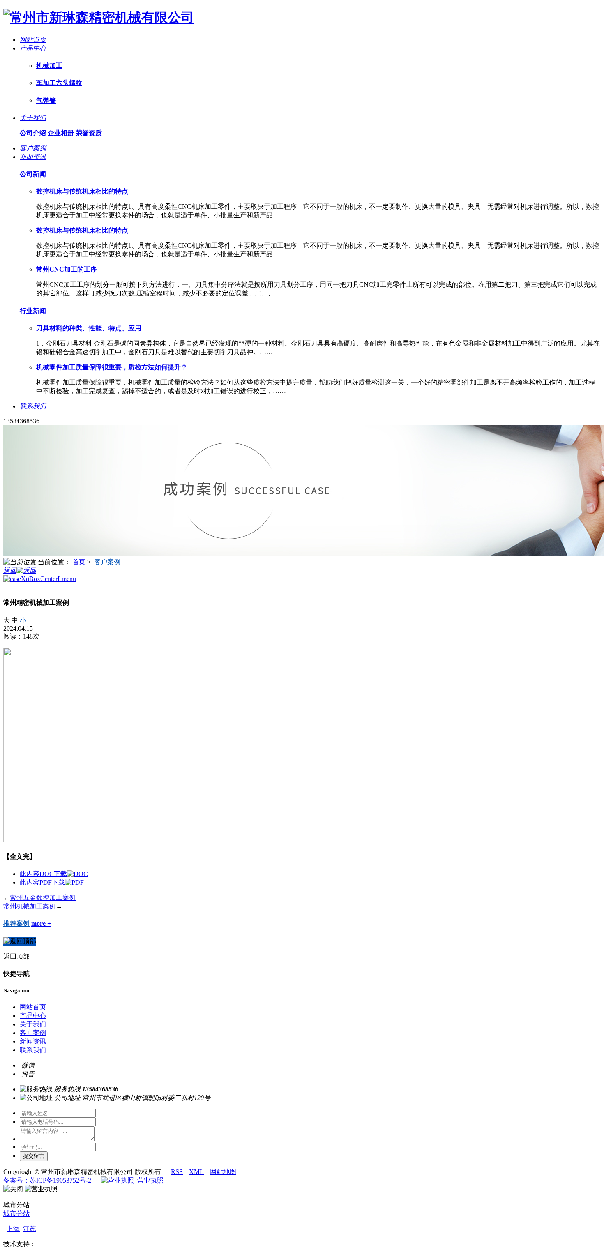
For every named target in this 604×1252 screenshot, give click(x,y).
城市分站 (16, 1213)
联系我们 (33, 1050)
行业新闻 (33, 310)
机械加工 (49, 65)
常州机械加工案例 (29, 906)
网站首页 (33, 1006)
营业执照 (149, 1180)
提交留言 (33, 1156)
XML (196, 1171)
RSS (177, 1171)
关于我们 (33, 1024)
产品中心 (33, 1015)
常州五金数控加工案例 (43, 897)
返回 (9, 570)
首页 (78, 561)
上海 (13, 1228)
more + (41, 923)
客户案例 (107, 561)
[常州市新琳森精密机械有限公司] (98, 17)
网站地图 (223, 1171)
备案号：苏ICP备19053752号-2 (47, 1180)
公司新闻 (33, 174)
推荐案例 (16, 923)
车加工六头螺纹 (59, 82)
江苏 (29, 1228)
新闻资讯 (33, 1041)
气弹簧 (46, 100)
